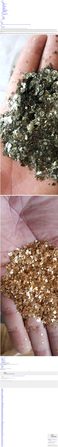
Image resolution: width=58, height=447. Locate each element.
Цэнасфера (4, 4)
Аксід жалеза (4, 7)
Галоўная (2, 23)
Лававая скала (4, 9)
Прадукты (2, 2)
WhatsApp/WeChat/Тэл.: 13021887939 (5, 362)
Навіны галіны (3, 27)
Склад (3, 16)
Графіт (2, 359)
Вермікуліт (4, 5)
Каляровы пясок (4, 8)
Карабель (4, 17)
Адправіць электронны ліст (3, 369)
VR (1, 15)
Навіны (2, 12)
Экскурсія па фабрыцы (5, 14)
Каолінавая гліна (4, 6)
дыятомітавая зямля (5, 11)
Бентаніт (3, 3)
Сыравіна (4, 18)
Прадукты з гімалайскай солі (6, 10)
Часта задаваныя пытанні (5, 13)
